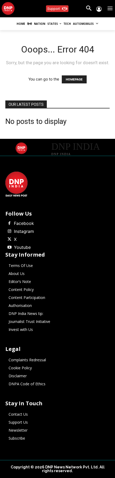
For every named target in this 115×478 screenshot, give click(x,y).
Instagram (24, 231)
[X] (9, 240)
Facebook (24, 223)
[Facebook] (9, 224)
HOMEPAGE (74, 79)
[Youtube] (9, 248)
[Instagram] (9, 232)
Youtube (22, 247)
